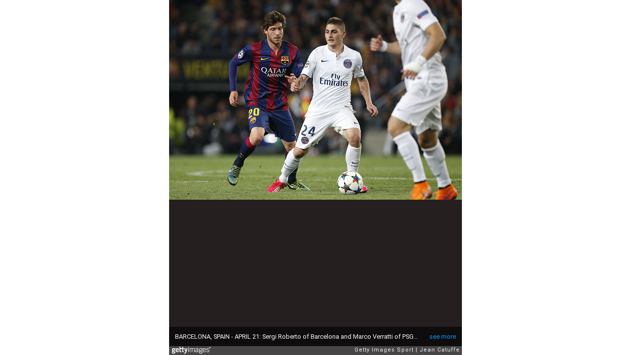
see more (442, 336)
